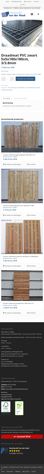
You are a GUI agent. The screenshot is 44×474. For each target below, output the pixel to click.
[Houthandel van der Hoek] (13, 14)
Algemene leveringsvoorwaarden (11, 399)
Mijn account (27, 1)
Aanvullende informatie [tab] (20, 98)
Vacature (36, 1)
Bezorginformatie (17, 1)
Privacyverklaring (6, 394)
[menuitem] (7, 1)
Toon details (31, 164)
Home (7, 1)
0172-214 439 (12, 385)
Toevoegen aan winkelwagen (25, 79)
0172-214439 (36, 8)
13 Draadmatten (20, 87)
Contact (22, 4)
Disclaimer (4, 392)
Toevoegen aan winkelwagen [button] (12, 164)
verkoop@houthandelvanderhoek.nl (17, 389)
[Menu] (31, 14)
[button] (16, 450)
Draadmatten (9, 90)
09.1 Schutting (12, 87)
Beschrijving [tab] (6, 98)
